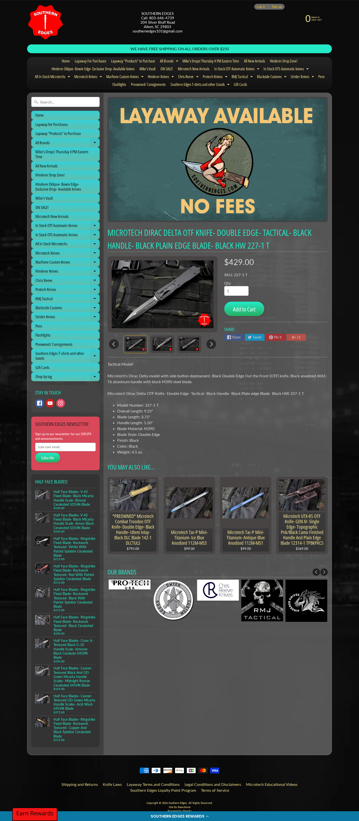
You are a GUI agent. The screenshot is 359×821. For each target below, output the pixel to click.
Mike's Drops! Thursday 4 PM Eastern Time (210, 61)
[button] (179, 816)
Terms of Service (215, 790)
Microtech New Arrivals (193, 69)
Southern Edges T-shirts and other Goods (200, 85)
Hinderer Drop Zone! (283, 61)
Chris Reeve (189, 77)
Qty (227, 283)
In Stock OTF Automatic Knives (237, 69)
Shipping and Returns (80, 784)
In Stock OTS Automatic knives (287, 69)
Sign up (277, 6)
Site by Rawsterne (179, 807)
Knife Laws (112, 784)
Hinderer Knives (161, 77)
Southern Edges (178, 802)
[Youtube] (50, 403)
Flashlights (119, 84)
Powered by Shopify (180, 810)
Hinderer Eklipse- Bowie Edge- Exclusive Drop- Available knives (93, 69)
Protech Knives (216, 77)
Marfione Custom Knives (125, 77)
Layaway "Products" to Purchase (133, 61)
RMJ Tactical (243, 77)
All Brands (170, 61)
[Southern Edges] (45, 22)
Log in (261, 6)
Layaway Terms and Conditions (153, 784)
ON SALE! (166, 69)
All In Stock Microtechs (53, 77)
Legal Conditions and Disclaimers (213, 784)
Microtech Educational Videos (271, 784)
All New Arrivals (254, 61)
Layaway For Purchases (90, 61)
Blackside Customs (272, 77)
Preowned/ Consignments (148, 84)
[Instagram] (60, 403)
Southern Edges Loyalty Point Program (163, 790)
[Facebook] (39, 403)
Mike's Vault (147, 69)
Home (66, 61)
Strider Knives (303, 77)
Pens (321, 76)
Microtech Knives (88, 77)
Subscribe (47, 458)
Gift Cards (240, 84)
